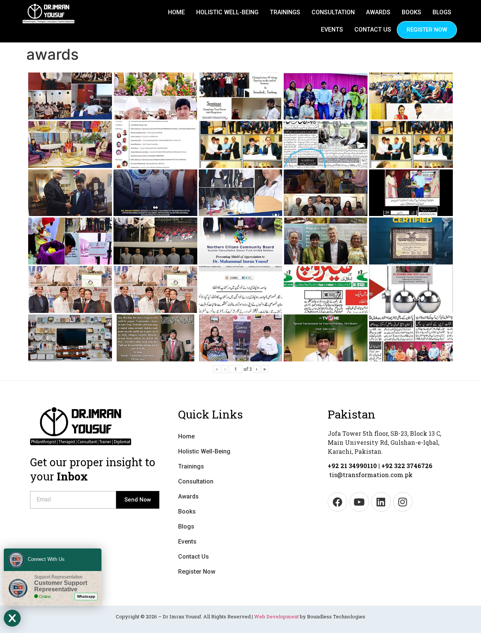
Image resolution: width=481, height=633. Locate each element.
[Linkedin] (381, 502)
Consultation (333, 12)
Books (411, 12)
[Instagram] (403, 502)
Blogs (442, 12)
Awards (378, 12)
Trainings (285, 12)
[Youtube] (359, 502)
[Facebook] (337, 502)
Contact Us (372, 29)
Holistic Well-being (227, 12)
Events (332, 29)
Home (176, 12)
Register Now (427, 29)
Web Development (276, 616)
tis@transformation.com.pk (371, 475)
